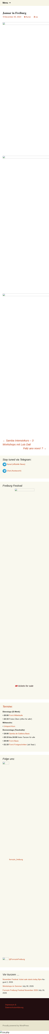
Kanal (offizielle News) (15, 464)
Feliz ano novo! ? (34, 448)
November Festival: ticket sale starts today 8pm (22, 979)
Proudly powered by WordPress (16, 1025)
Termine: (8, 706)
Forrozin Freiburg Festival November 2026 (20, 990)
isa (36, 17)
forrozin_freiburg (16, 859)
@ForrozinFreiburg (16, 959)
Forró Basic (14, 741)
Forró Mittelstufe (16, 715)
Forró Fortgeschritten (18, 744)
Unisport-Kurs (9, 726)
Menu (5, 3)
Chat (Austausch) (13, 471)
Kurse (28, 17)
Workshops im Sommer (12, 986)
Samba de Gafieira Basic (19, 734)
